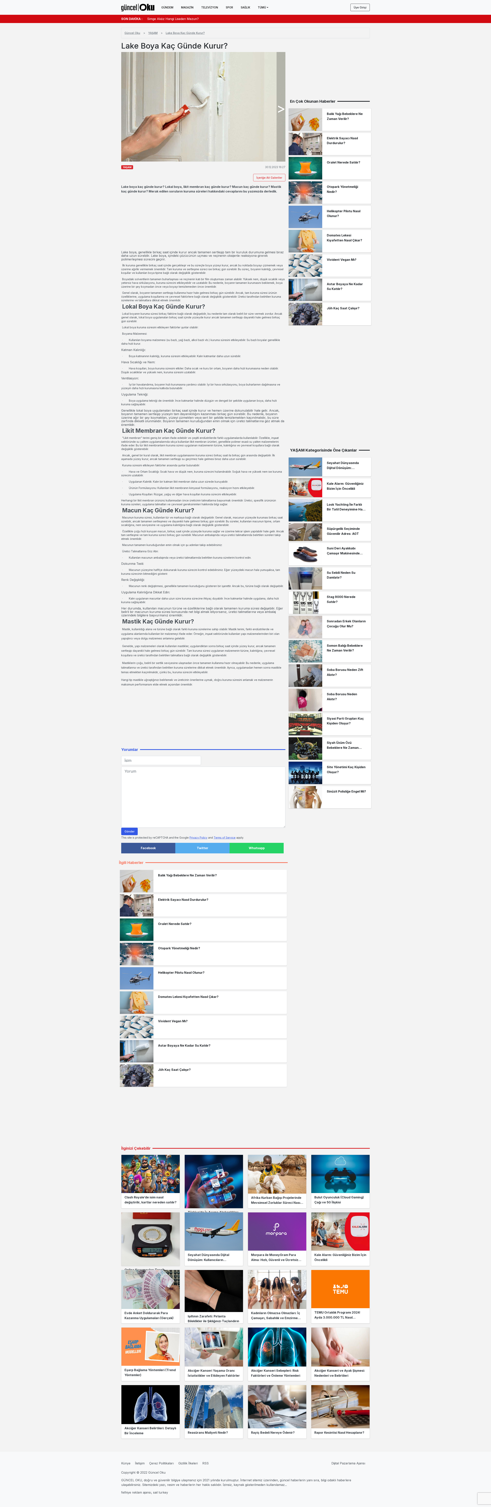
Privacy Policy (198, 837)
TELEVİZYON (209, 7)
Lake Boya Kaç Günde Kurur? (185, 33)
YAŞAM (153, 33)
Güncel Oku (132, 33)
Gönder (129, 831)
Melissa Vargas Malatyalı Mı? (168, 19)
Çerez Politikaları (161, 1463)
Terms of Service (225, 837)
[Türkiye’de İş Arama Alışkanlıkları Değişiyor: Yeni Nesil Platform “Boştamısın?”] (214, 1181)
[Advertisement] (203, 222)
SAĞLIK (245, 7)
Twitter (202, 848)
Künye (125, 1463)
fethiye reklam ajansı (136, 1492)
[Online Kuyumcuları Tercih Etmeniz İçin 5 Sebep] (150, 1239)
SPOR (229, 7)
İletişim (140, 1463)
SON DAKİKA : (132, 19)
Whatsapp (257, 848)
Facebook (148, 848)
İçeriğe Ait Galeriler (269, 177)
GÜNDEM (167, 7)
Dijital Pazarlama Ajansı (348, 1463)
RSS (205, 1463)
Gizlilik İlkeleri (188, 1463)
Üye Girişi (360, 7)
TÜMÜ (262, 7)
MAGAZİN (187, 7)
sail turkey (160, 1492)
